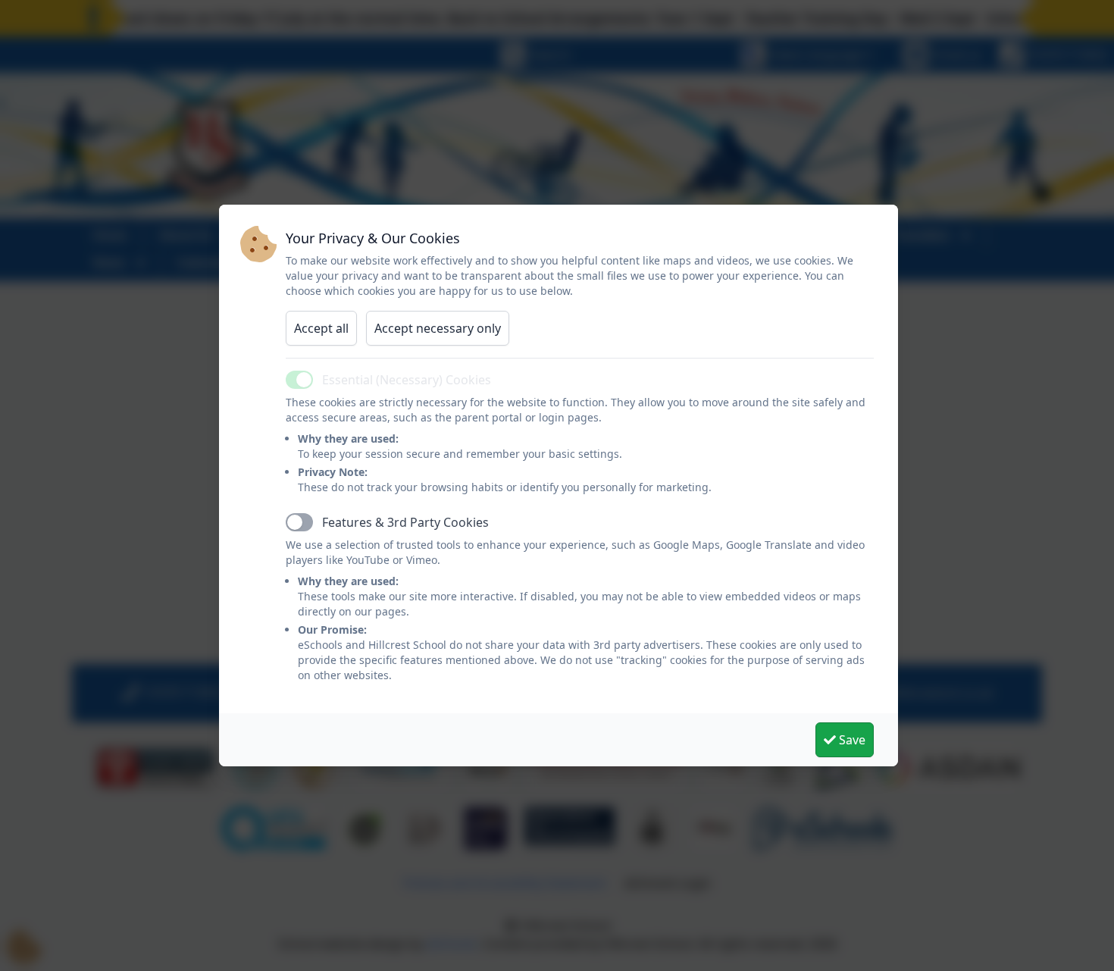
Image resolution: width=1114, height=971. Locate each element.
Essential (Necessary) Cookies (406, 379)
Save (850, 739)
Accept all (321, 328)
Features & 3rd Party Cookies (405, 522)
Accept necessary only (437, 328)
